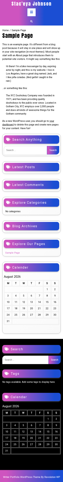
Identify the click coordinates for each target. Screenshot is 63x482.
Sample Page (12, 252)
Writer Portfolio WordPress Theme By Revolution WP (31, 477)
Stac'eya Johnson (31, 3)
